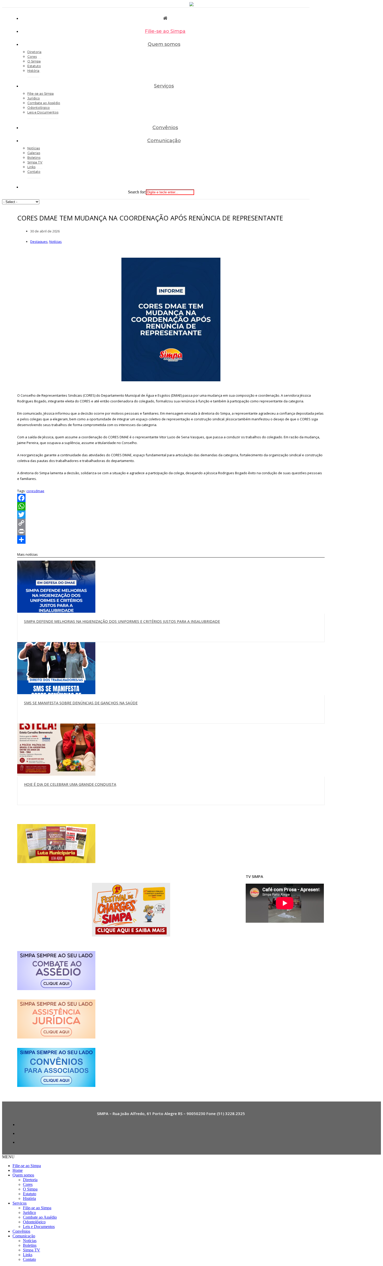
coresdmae (35, 491)
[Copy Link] (171, 523)
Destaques (39, 241)
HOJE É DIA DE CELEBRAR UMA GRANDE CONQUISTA (70, 784)
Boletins (29, 1245)
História (33, 71)
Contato (33, 172)
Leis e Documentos (42, 112)
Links (27, 1254)
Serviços (164, 86)
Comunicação (164, 140)
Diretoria (30, 1180)
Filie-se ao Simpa (165, 31)
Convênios (165, 127)
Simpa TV (31, 1250)
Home (18, 1170)
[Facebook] (171, 498)
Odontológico (34, 1222)
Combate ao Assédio (40, 1217)
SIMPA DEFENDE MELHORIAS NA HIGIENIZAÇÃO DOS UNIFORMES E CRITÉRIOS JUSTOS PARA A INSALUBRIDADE (122, 621)
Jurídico (29, 1212)
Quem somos (164, 44)
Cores (28, 1184)
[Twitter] (171, 514)
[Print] (171, 531)
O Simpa (30, 1189)
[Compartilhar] (171, 539)
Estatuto (29, 1194)
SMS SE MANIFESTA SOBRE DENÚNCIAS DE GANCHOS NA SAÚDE (81, 702)
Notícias (55, 241)
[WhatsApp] (171, 506)
